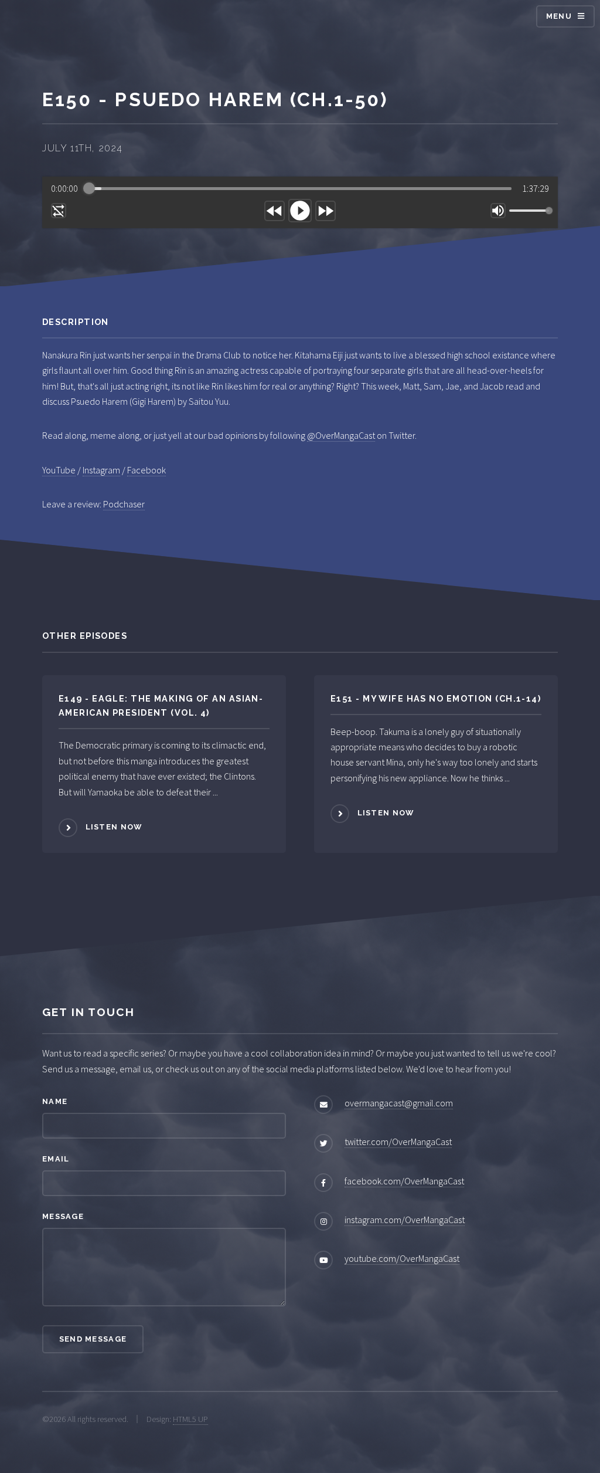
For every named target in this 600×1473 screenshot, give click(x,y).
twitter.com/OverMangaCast (398, 1141)
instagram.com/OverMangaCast (405, 1219)
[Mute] (498, 210)
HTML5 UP (190, 1419)
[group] (300, 202)
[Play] (300, 210)
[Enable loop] (58, 210)
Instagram (101, 470)
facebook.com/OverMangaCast (404, 1181)
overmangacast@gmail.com (399, 1103)
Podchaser (124, 504)
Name (54, 1101)
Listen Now (114, 826)
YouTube (59, 470)
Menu (559, 16)
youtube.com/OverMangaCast (402, 1258)
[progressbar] (300, 188)
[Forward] (325, 211)
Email (55, 1158)
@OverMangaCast (341, 435)
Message (63, 1216)
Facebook (146, 470)
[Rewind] (274, 211)
